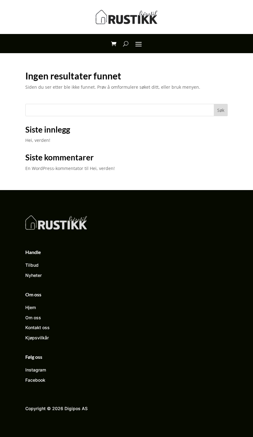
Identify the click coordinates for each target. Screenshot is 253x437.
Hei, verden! (37, 140)
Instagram (35, 369)
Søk (220, 110)
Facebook (35, 380)
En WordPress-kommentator (54, 168)
